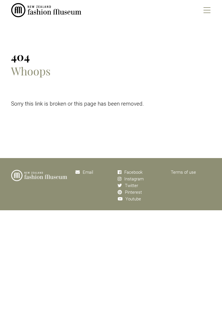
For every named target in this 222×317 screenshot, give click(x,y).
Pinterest (133, 192)
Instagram (134, 179)
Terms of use (183, 172)
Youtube (133, 199)
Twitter (131, 185)
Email (88, 172)
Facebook (133, 172)
